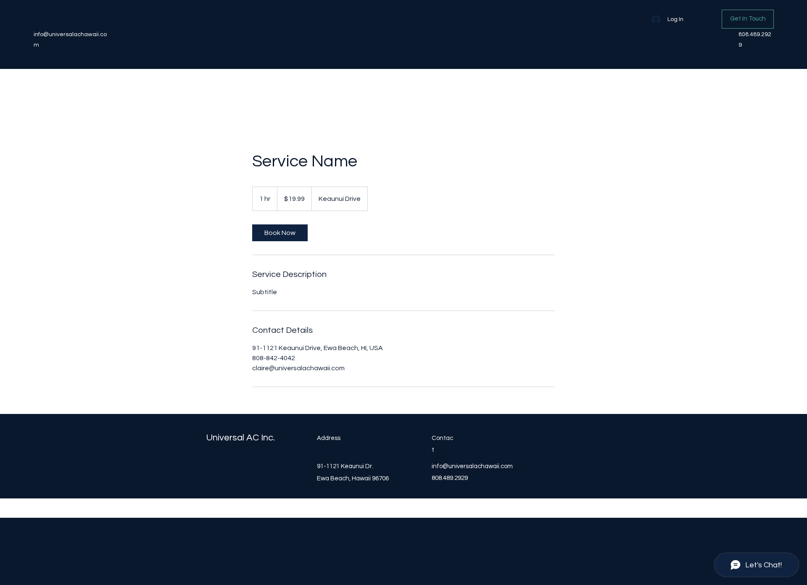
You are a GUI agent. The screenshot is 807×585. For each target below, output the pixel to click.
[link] (280, 232)
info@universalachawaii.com (472, 466)
